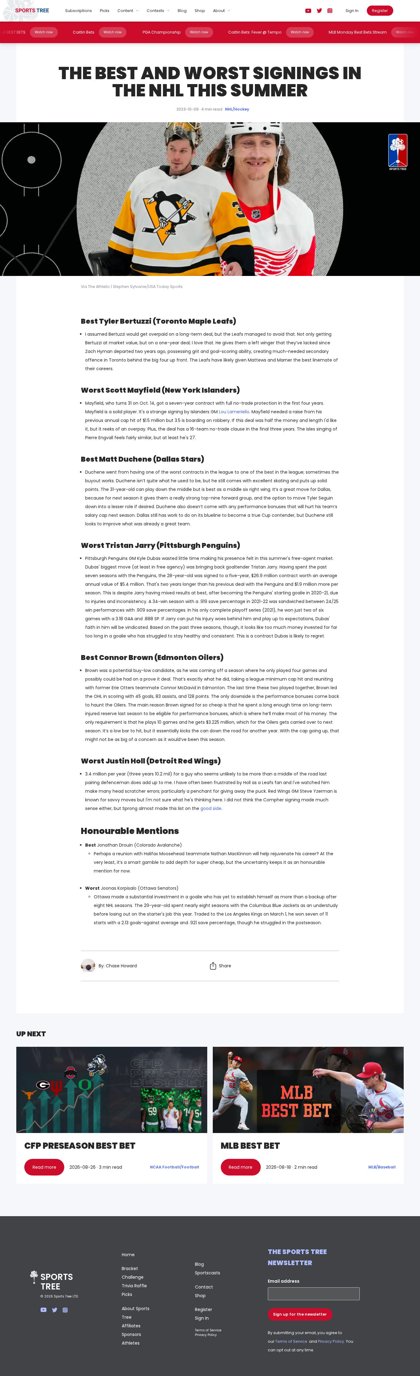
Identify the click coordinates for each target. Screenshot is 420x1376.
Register (380, 10)
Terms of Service (208, 1330)
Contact (204, 1287)
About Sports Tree (135, 1312)
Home (128, 1255)
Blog (182, 10)
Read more (44, 1167)
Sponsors (131, 1334)
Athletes (131, 1343)
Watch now (66, 32)
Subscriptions (78, 10)
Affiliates (131, 1326)
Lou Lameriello (234, 412)
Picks (104, 10)
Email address (283, 1281)
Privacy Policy (206, 1335)
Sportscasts (207, 1273)
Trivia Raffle (134, 1286)
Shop (200, 10)
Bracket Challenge (133, 1272)
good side (210, 808)
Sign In (352, 10)
